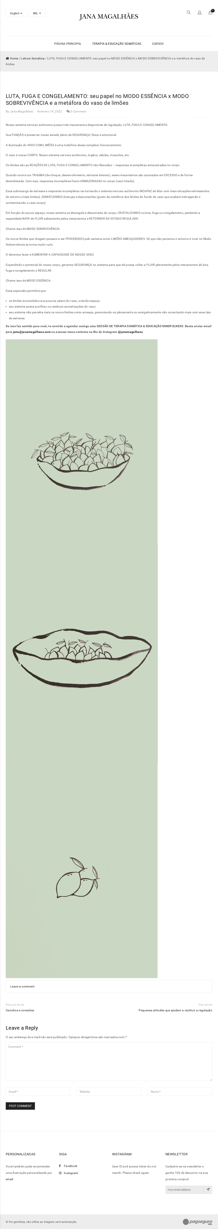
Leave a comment (22, 986)
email (9, 1179)
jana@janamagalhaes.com (32, 332)
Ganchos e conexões (20, 1010)
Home (14, 58)
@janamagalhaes (130, 332)
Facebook (70, 1166)
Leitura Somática (32, 58)
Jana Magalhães (21, 111)
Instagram (71, 1173)
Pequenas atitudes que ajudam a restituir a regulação (175, 1010)
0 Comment (78, 111)
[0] (210, 13)
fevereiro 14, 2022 (49, 111)
